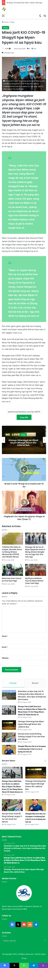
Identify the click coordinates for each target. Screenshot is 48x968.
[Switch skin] (40, 16)
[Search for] (45, 16)
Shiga (12, 22)
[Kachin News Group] (12, 9)
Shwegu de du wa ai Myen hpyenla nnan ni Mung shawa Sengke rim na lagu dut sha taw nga (35, 552)
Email (5, 647)
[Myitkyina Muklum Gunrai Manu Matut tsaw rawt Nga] (35, 570)
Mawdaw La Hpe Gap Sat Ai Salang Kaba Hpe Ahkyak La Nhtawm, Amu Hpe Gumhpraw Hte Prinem (32, 695)
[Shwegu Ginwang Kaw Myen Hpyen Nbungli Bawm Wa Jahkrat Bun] (9, 725)
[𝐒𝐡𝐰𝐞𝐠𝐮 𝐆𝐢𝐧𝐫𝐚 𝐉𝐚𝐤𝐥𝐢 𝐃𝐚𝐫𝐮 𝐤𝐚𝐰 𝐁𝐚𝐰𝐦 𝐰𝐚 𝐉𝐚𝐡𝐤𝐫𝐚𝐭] (9, 710)
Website (5, 658)
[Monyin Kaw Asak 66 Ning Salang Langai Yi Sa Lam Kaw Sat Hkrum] (9, 737)
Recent (35, 683)
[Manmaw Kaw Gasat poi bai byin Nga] (12, 570)
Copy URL (24, 417)
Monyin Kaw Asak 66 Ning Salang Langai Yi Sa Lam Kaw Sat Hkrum (24, 442)
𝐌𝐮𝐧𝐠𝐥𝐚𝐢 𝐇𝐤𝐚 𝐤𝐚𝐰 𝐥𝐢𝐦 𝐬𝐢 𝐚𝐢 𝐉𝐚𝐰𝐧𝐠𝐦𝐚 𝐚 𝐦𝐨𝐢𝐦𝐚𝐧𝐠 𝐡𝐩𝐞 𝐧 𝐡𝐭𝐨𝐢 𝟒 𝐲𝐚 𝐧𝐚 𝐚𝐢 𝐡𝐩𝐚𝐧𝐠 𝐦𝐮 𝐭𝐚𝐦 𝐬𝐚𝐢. (32, 749)
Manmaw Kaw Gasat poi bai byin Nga (11, 579)
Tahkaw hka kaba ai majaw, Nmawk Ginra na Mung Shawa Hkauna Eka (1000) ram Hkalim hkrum (12, 552)
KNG (7, 49)
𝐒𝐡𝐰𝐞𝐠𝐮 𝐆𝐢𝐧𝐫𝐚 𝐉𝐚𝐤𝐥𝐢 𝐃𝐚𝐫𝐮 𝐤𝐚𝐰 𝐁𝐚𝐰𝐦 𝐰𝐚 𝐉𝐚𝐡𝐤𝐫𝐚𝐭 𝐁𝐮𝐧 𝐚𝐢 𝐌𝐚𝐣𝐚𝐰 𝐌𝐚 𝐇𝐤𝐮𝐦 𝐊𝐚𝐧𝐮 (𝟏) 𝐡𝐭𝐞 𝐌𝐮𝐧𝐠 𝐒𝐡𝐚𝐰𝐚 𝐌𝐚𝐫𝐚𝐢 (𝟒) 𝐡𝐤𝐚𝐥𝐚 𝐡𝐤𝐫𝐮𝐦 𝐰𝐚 (32, 710)
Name (5, 636)
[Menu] (3, 16)
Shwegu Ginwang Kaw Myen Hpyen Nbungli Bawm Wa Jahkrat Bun (31, 724)
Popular (13, 683)
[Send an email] (9, 49)
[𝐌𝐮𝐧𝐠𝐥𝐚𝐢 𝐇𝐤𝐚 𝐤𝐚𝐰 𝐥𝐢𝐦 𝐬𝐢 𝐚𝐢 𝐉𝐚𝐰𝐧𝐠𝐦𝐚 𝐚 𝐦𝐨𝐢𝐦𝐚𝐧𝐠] (9, 750)
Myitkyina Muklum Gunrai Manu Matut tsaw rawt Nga (34, 580)
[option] (24, 440)
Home (6, 22)
